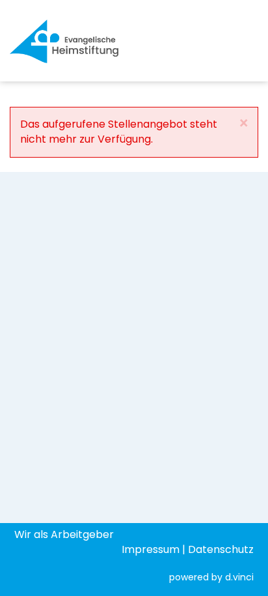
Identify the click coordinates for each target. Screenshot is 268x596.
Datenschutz (221, 549)
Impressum (151, 549)
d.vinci (239, 577)
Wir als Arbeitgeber (64, 534)
